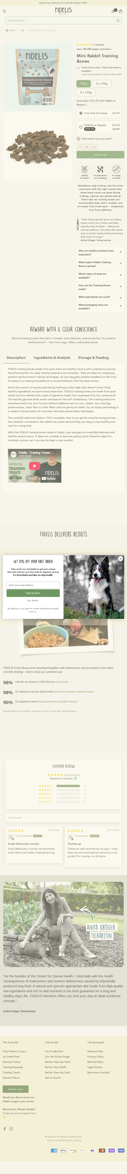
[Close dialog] (120, 558)
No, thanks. (33, 600)
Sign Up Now (33, 593)
